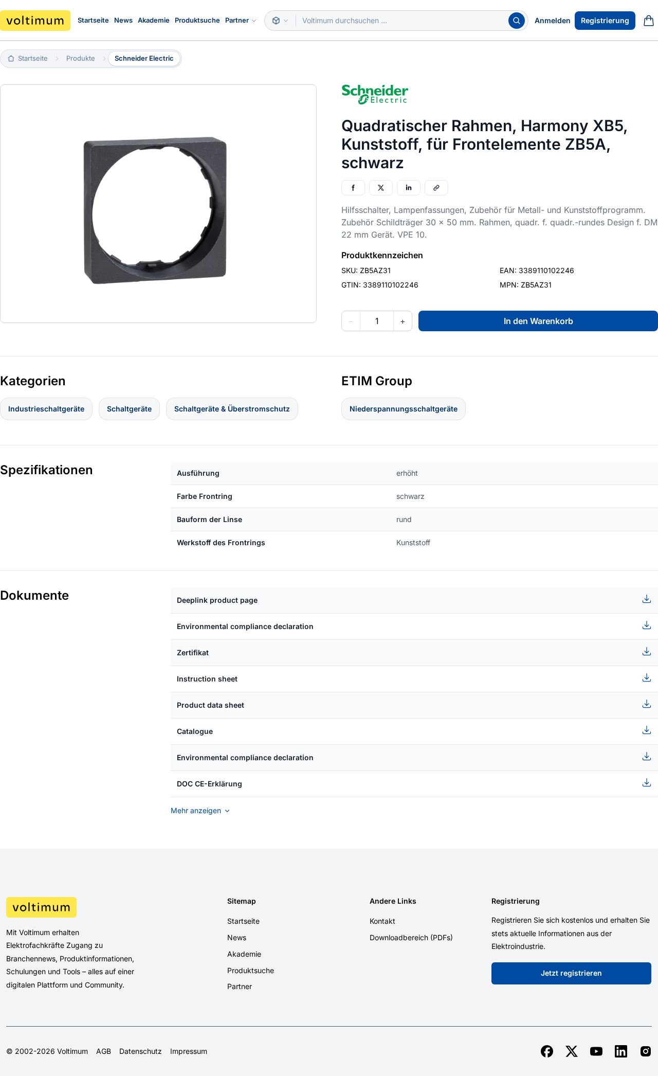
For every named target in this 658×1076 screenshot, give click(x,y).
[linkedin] (621, 1051)
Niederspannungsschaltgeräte (404, 408)
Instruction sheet (207, 678)
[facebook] (547, 1051)
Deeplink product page (217, 600)
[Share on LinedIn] (409, 187)
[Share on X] (381, 187)
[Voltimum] (35, 20)
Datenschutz (140, 1051)
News (123, 20)
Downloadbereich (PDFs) (411, 937)
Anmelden (553, 20)
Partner (237, 20)
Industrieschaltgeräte (46, 408)
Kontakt (382, 921)
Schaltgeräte (129, 408)
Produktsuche (197, 20)
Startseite (93, 20)
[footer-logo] (82, 907)
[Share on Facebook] (353, 187)
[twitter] (571, 1051)
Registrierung (605, 20)
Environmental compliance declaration (245, 626)
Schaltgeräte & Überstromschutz (232, 408)
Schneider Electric (144, 58)
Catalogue (195, 731)
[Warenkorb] (648, 20)
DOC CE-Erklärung (209, 783)
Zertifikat (193, 652)
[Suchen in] (280, 20)
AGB (103, 1051)
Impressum (188, 1051)
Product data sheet (210, 705)
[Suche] (516, 20)
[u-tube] (596, 1051)
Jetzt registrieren (571, 973)
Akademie (154, 20)
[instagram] (645, 1051)
